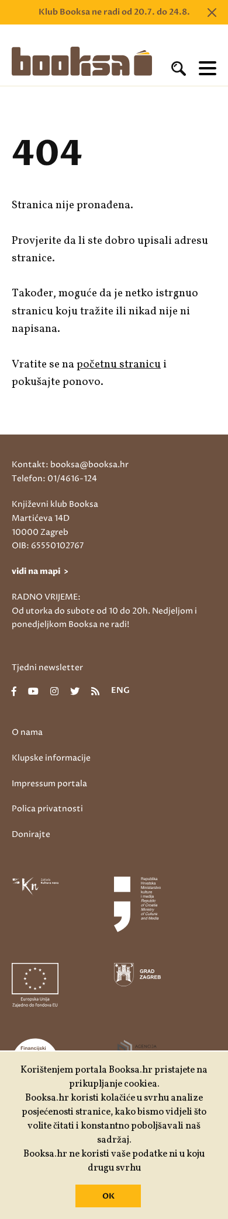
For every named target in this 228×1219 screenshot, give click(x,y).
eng (120, 691)
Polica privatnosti (47, 808)
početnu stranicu (119, 364)
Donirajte (31, 834)
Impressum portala (49, 783)
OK (108, 1196)
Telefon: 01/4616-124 (54, 478)
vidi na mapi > (40, 571)
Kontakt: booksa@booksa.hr (70, 464)
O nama (27, 732)
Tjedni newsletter (47, 667)
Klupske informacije (51, 757)
